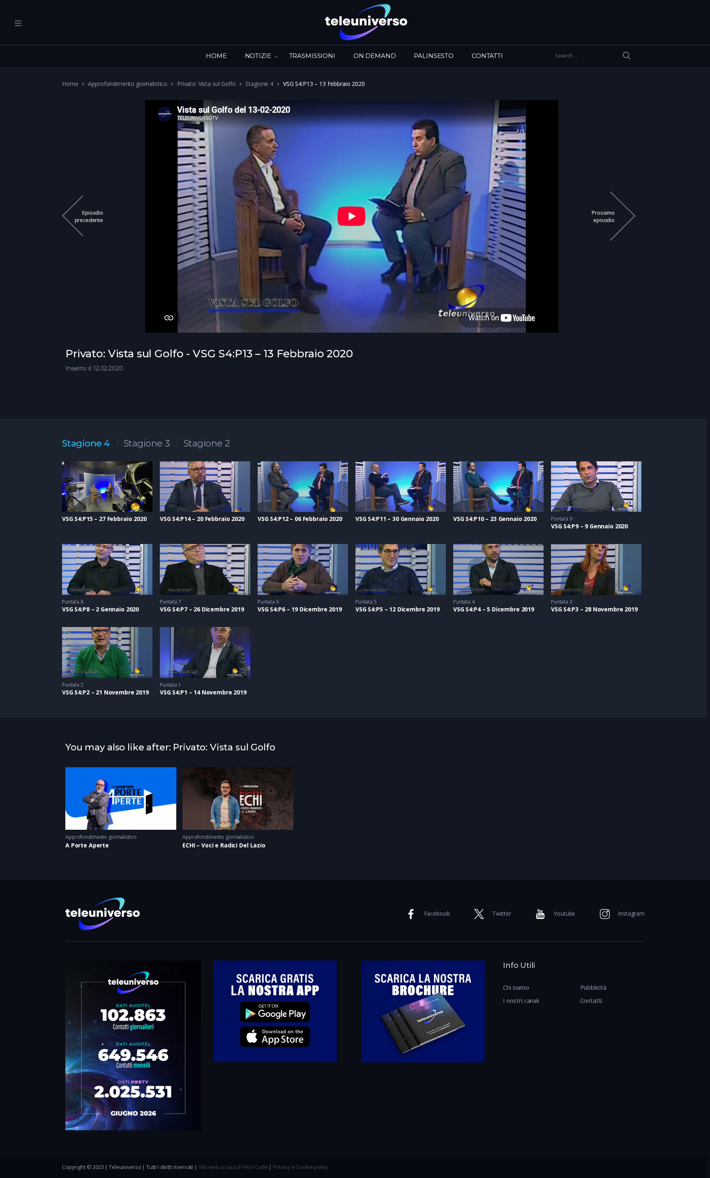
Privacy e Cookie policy (300, 1167)
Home (70, 84)
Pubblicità (593, 987)
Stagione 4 (259, 84)
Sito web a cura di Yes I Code (233, 1167)
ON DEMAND (374, 56)
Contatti (591, 1000)
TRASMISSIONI (312, 56)
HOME (216, 56)
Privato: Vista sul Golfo (206, 84)
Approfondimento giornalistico (127, 84)
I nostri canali (521, 1000)
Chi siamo (516, 987)
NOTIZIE (258, 56)
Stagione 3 (147, 443)
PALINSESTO (434, 56)
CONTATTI (487, 56)
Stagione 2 (207, 443)
